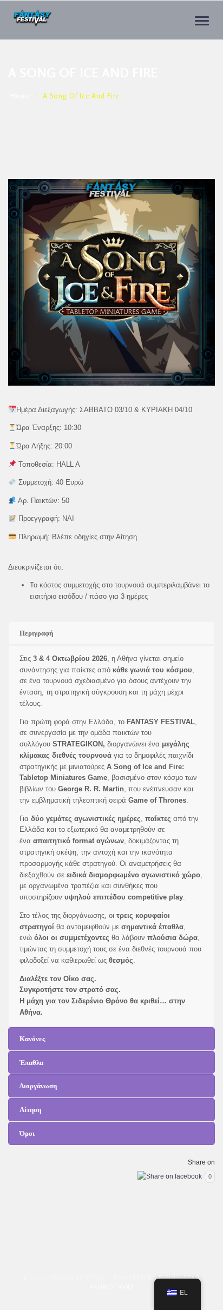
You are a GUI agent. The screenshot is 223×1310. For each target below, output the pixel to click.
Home (20, 95)
